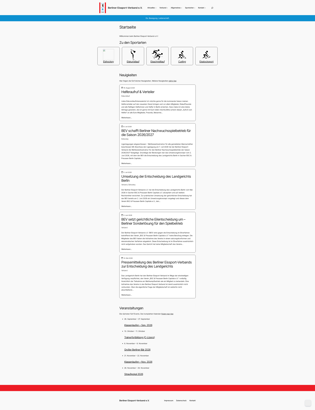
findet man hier (167, 314)
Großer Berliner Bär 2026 (137, 349)
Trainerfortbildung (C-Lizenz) (139, 337)
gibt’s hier (172, 81)
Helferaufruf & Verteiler (137, 92)
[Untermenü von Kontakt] (205, 7)
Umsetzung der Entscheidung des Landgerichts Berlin (156, 178)
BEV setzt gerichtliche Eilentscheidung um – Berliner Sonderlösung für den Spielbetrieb (153, 221)
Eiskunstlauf (125, 96)
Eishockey (125, 139)
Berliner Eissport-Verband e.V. (125, 7)
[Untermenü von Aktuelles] (156, 7)
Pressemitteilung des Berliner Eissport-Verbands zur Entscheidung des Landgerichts (156, 264)
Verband (124, 185)
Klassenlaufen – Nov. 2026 (138, 361)
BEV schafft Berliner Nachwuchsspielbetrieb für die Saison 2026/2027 (156, 133)
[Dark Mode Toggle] (308, 403)
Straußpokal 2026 (133, 374)
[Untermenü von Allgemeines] (181, 7)
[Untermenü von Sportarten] (194, 7)
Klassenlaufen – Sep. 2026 (138, 325)
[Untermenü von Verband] (167, 7)
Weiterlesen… (126, 117)
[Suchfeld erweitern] (212, 7)
